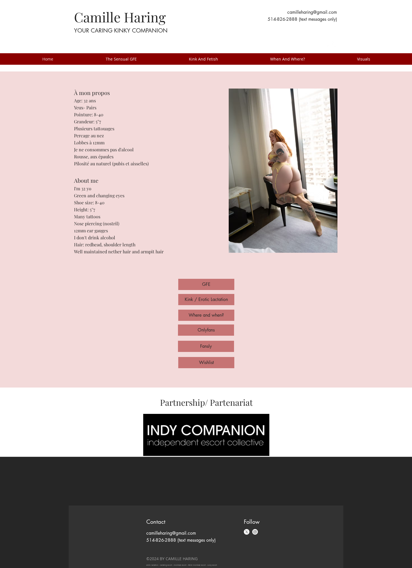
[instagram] (334, 44)
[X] (246, 532)
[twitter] (326, 44)
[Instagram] (255, 532)
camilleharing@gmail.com (312, 12)
